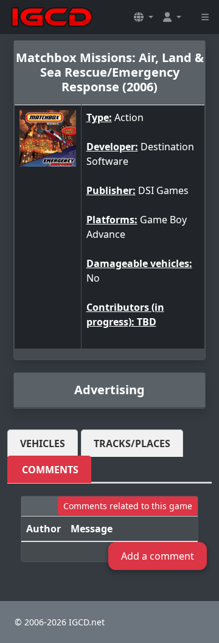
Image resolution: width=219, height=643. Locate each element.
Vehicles (42, 443)
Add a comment (157, 556)
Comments (50, 469)
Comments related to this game (127, 506)
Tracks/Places (132, 443)
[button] (143, 17)
